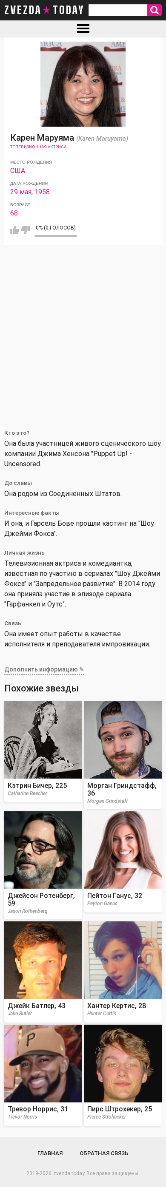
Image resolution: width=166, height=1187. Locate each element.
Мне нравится (14, 230)
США (17, 171)
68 (14, 213)
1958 (42, 192)
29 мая (20, 192)
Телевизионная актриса (38, 146)
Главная (50, 1153)
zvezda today (44, 10)
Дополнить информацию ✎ (44, 669)
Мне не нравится (25, 230)
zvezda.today (69, 1173)
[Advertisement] (83, 332)
